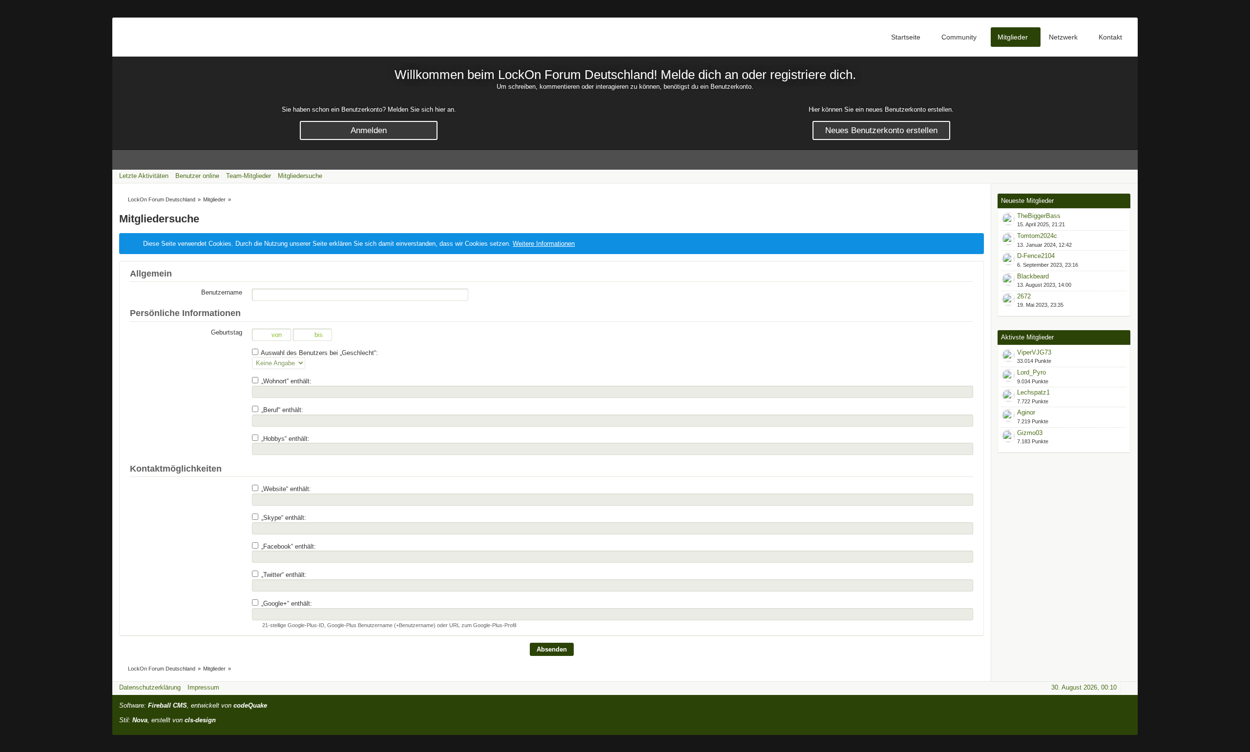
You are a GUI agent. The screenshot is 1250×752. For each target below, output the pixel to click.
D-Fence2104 (1036, 255)
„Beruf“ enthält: (281, 410)
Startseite (905, 37)
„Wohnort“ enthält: (285, 381)
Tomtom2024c (1037, 235)
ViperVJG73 (1034, 352)
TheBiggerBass (1039, 215)
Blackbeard (1033, 276)
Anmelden (369, 130)
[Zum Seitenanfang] (1127, 687)
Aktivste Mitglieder (1027, 337)
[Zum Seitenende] (1127, 175)
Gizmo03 (1029, 432)
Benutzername (221, 292)
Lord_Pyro (1031, 372)
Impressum (203, 687)
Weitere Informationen (544, 243)
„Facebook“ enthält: (287, 546)
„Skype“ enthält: (282, 517)
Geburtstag (226, 332)
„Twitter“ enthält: (283, 574)
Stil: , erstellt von (167, 720)
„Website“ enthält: (285, 489)
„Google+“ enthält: (285, 603)
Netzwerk (1063, 37)
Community (959, 37)
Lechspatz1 (1033, 392)
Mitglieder (1013, 37)
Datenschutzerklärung (150, 687)
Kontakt (1110, 37)
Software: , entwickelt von (193, 705)
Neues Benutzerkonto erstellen (881, 130)
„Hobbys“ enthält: (284, 438)
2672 (1024, 296)
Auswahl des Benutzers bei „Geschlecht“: (318, 352)
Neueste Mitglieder (1027, 200)
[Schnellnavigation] (1113, 175)
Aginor (1026, 412)
